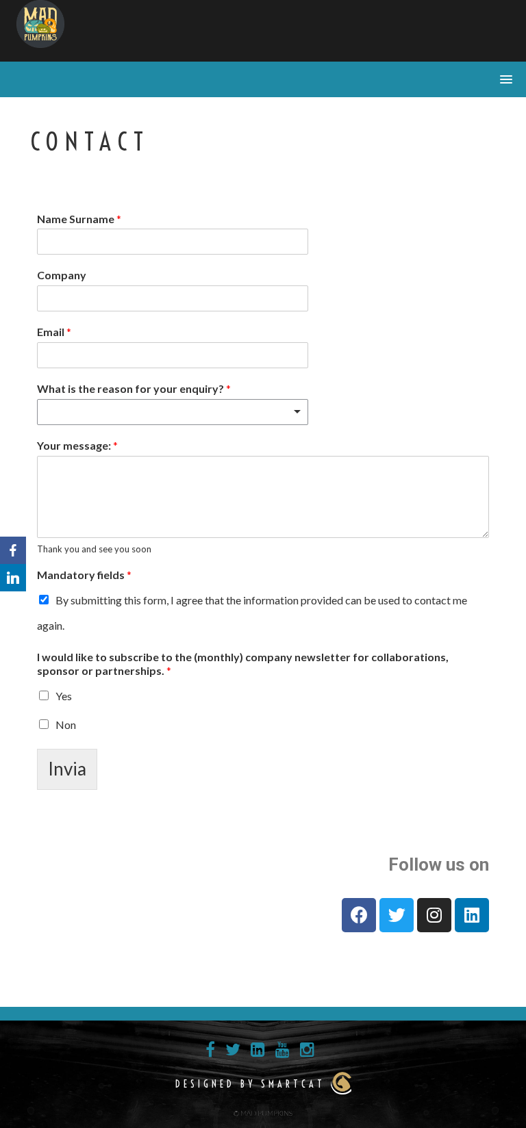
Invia (67, 769)
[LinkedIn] (13, 577)
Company (61, 274)
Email (54, 331)
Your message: (77, 445)
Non (65, 724)
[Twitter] (396, 915)
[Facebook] (359, 915)
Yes (63, 695)
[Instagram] (434, 915)
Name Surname (79, 218)
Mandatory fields (84, 574)
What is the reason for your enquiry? (134, 388)
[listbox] (172, 412)
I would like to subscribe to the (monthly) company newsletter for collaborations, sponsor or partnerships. (243, 664)
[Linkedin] (472, 915)
